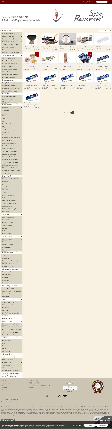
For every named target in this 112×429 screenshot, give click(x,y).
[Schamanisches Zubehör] (11, 269)
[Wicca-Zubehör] (11, 351)
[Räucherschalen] (11, 241)
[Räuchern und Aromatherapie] (11, 324)
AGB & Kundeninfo (34, 383)
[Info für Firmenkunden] (11, 376)
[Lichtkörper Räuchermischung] (11, 74)
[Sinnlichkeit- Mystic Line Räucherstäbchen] (31, 87)
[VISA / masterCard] (65, 396)
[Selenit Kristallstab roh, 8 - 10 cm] (102, 48)
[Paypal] (59, 396)
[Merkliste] (87, 2)
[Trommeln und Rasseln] (11, 272)
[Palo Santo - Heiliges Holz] (11, 47)
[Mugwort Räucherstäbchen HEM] (49, 67)
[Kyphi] (11, 198)
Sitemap (31, 388)
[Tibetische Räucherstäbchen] (11, 162)
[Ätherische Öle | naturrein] (11, 294)
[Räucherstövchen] (11, 239)
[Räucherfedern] (11, 274)
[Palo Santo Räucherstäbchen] (11, 157)
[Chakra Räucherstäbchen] (11, 143)
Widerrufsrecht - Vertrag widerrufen (39, 385)
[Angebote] (11, 315)
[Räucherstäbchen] (11, 104)
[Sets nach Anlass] (11, 225)
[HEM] (11, 121)
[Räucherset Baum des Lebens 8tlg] (85, 48)
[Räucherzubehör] (11, 252)
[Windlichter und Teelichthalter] (11, 313)
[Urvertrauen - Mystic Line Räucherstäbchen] (85, 87)
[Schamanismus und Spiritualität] (11, 326)
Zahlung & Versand (34, 381)
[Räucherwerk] (11, 30)
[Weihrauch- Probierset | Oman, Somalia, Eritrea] (31, 67)
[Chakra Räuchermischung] (11, 72)
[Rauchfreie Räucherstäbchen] (11, 159)
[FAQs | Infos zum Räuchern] (11, 357)
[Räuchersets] (11, 214)
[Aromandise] (11, 107)
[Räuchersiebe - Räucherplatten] (11, 261)
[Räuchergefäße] (11, 236)
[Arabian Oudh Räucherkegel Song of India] (67, 67)
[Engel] (11, 343)
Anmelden (82, 2)
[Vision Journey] (11, 233)
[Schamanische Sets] (11, 222)
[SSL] (47, 396)
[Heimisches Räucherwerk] (11, 41)
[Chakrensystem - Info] (11, 368)
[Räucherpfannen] (11, 250)
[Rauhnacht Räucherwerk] (11, 96)
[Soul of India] (11, 132)
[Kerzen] (11, 299)
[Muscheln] (11, 277)
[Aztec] (11, 113)
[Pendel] (11, 346)
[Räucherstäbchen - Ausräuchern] (11, 88)
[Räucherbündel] (11, 50)
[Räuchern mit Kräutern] (11, 85)
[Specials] (11, 228)
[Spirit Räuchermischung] (11, 58)
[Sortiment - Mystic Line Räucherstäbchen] (102, 67)
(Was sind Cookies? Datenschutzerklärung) (12, 425)
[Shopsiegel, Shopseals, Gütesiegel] (70, 381)
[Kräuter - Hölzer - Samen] (11, 39)
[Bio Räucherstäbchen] (11, 140)
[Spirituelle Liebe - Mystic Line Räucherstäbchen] (102, 87)
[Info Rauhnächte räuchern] (11, 102)
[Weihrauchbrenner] (11, 244)
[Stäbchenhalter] (11, 173)
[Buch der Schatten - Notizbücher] (11, 329)
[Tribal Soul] (11, 135)
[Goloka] (11, 118)
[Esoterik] (11, 337)
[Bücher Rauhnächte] (11, 99)
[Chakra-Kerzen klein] (11, 305)
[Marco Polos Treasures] (11, 124)
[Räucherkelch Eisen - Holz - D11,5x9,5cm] (31, 48)
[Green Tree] (11, 187)
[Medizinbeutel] (11, 280)
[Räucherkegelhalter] (11, 266)
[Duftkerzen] (11, 310)
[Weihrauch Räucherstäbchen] (11, 165)
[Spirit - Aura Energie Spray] (11, 288)
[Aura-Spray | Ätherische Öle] (11, 285)
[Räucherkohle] (11, 258)
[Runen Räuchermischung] (11, 77)
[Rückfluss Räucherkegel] (11, 209)
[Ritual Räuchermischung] (11, 61)
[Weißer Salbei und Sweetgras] (11, 52)
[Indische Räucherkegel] (11, 195)
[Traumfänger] (11, 283)
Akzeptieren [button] (102, 425)
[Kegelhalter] (11, 211)
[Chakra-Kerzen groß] (11, 302)
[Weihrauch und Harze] (11, 36)
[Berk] (11, 115)
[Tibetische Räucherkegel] (11, 203)
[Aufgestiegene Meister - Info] (11, 365)
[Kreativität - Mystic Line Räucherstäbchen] (31, 106)
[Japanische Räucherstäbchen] (11, 151)
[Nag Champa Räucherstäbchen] (11, 154)
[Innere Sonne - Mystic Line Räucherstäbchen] (49, 87)
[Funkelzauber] (11, 231)
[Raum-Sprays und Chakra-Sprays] (11, 291)
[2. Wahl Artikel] (11, 354)
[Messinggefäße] (11, 247)
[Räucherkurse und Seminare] (11, 373)
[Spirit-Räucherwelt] (11, 359)
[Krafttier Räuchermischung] (11, 69)
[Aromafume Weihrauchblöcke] (11, 178)
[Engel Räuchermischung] (11, 66)
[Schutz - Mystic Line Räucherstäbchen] (67, 87)
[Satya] (11, 126)
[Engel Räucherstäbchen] (11, 146)
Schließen (89, 425)
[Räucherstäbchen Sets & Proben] (11, 170)
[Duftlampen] (11, 296)
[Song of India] (11, 129)
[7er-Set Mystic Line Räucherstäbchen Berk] (85, 67)
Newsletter (5, 390)
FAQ (3, 2)
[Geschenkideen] (11, 318)
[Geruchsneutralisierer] (11, 148)
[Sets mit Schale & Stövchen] (11, 217)
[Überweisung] (53, 396)
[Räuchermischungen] (11, 55)
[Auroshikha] (11, 110)
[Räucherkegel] (11, 176)
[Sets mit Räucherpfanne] (11, 220)
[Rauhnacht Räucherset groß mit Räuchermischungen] (49, 48)
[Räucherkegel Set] (11, 206)
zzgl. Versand (26, 50)
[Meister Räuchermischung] (11, 63)
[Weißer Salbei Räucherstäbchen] (11, 167)
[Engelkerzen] (11, 307)
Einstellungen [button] (77, 425)
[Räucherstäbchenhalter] (11, 263)
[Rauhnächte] (11, 93)
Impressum (4, 381)
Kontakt (7, 2)
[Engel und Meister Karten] (11, 335)
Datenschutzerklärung (8, 383)
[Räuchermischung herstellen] (11, 91)
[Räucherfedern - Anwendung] (11, 370)
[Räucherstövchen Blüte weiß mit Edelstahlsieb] (67, 48)
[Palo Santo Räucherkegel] (11, 200)
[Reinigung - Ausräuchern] (11, 33)
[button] (109, 2)
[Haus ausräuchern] (11, 80)
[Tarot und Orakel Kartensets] (11, 332)
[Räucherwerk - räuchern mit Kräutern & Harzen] (56, 4)
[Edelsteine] (11, 348)
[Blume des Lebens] (11, 340)
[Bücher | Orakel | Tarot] (11, 321)
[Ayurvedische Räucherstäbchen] (11, 137)
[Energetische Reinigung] (11, 83)
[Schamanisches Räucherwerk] (11, 44)
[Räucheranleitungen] (11, 362)
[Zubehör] (11, 255)
